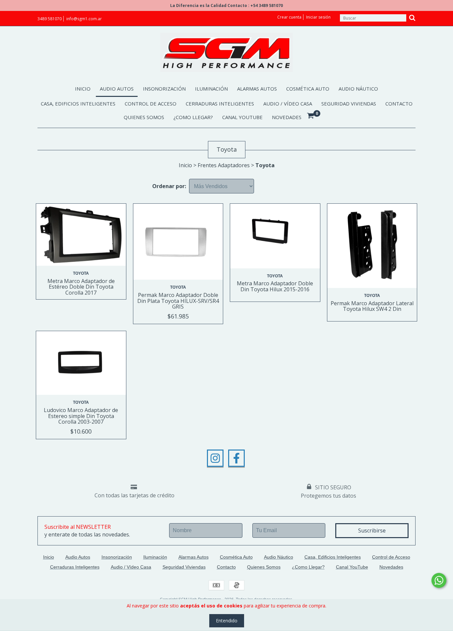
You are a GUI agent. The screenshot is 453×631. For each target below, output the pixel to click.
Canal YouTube (242, 117)
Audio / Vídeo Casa (287, 103)
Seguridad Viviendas (348, 103)
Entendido (226, 620)
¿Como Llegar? (193, 117)
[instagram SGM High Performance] (215, 458)
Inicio (83, 88)
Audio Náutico (358, 88)
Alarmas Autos (257, 88)
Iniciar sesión (318, 17)
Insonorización (164, 88)
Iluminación (211, 88)
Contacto (399, 103)
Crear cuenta (289, 17)
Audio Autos (117, 88)
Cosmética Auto (307, 88)
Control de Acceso (150, 103)
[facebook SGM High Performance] (236, 458)
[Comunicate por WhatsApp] (438, 580)
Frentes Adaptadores (224, 165)
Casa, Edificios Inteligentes (78, 103)
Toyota (81, 273)
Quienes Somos (144, 117)
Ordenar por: (169, 186)
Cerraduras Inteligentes (220, 103)
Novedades (286, 117)
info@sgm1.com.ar (84, 19)
